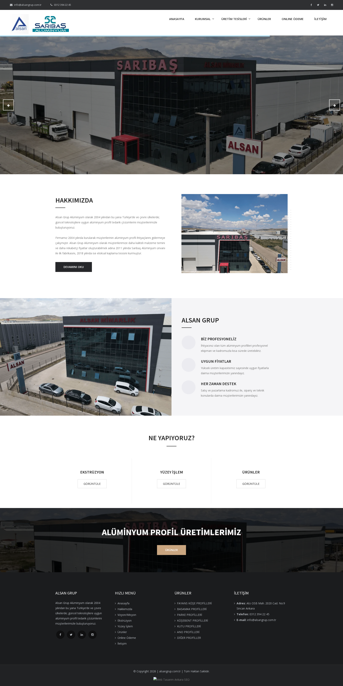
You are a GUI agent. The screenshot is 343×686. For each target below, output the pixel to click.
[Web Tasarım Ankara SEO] (171, 679)
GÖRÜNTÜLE (92, 484)
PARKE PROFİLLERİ (189, 615)
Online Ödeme (127, 638)
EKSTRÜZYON (92, 472)
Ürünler (122, 632)
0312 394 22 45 (253, 614)
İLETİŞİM (320, 19)
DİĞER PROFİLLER (189, 638)
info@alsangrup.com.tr (256, 620)
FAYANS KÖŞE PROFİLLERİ (194, 603)
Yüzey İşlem (125, 626)
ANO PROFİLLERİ (188, 632)
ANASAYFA (176, 19)
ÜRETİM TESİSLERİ (234, 19)
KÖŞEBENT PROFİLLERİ (192, 620)
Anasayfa (123, 603)
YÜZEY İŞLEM (171, 472)
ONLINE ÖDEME (292, 19)
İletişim (122, 643)
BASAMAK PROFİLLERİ (192, 609)
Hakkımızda (125, 609)
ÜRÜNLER (264, 19)
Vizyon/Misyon (127, 615)
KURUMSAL (203, 19)
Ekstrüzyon (125, 620)
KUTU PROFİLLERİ (189, 626)
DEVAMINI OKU (74, 267)
